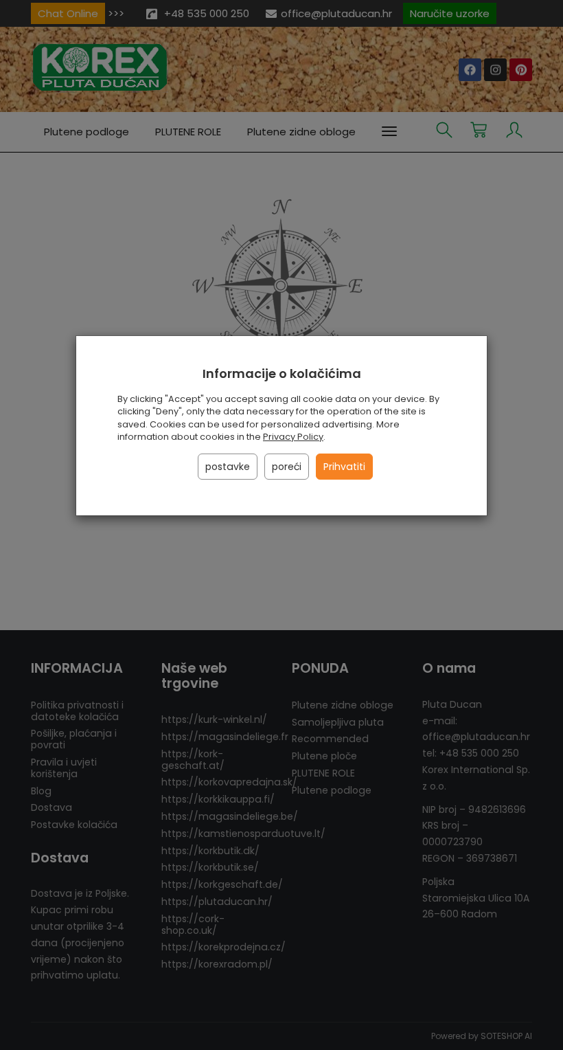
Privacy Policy (293, 437)
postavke (227, 466)
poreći (286, 466)
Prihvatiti (344, 466)
